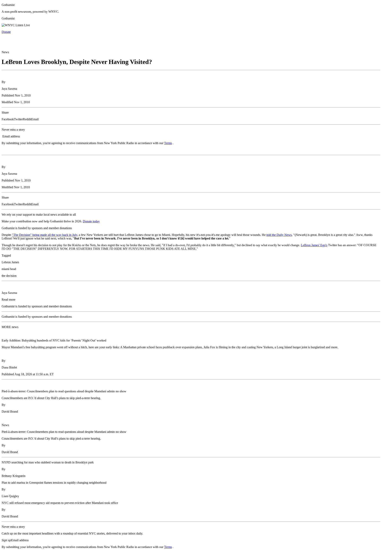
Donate (6, 32)
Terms (168, 143)
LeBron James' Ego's (314, 245)
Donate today (91, 221)
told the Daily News (279, 234)
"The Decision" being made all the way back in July (44, 234)
